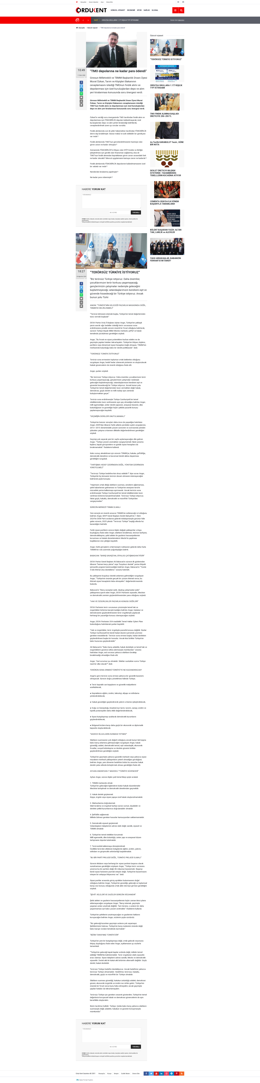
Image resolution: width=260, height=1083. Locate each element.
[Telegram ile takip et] (171, 1074)
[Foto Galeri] (183, 2)
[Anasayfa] (77, 2)
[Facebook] (81, 82)
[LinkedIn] (81, 90)
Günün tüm (177, 20)
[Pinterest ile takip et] (176, 1074)
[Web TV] (178, 2)
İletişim (116, 1073)
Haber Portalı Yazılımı (86, 1080)
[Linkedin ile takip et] (161, 1074)
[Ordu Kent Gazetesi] (91, 10)
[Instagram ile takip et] (166, 1074)
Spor (139, 10)
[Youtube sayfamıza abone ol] (156, 1074)
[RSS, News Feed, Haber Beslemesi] (181, 1074)
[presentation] (83, 20)
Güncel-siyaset (118, 10)
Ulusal (155, 10)
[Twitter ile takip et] (151, 1074)
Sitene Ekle (109, 2)
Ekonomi (131, 10)
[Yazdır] (81, 101)
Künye (109, 1073)
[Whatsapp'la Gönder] (81, 93)
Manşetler (83, 2)
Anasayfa (102, 1073)
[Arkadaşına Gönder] (81, 97)
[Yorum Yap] (81, 105)
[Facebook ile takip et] (146, 1074)
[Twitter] (81, 86)
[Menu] (175, 10)
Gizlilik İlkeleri (125, 1073)
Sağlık (147, 10)
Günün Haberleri (93, 2)
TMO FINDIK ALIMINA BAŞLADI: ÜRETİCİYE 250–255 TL (122, 20)
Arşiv (102, 2)
